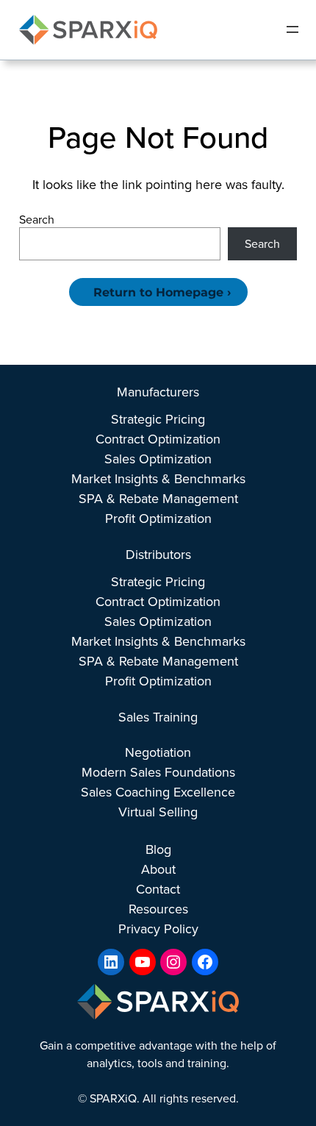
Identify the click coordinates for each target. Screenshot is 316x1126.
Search (36, 220)
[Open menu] (292, 29)
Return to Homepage (158, 292)
